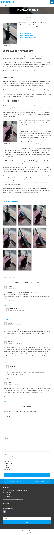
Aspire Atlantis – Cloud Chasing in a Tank (13, 499)
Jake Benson (28, 17)
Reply (5, 305)
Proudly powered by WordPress (27, 530)
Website (7, 450)
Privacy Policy (6, 503)
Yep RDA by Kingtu (38, 481)
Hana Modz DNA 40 (15, 481)
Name (7, 438)
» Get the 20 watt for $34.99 (26, 35)
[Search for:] (9, 5)
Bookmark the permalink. (9, 277)
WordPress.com (32, 533)
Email (7, 444)
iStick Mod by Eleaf (7, 494)
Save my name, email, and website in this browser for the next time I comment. (9, 462)
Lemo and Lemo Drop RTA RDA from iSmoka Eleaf (15, 490)
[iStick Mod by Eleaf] (9, 225)
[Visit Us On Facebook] (5, 513)
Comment (8, 416)
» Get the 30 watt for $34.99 (26, 33)
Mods (9, 275)
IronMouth (7, 2)
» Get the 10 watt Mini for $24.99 (27, 37)
